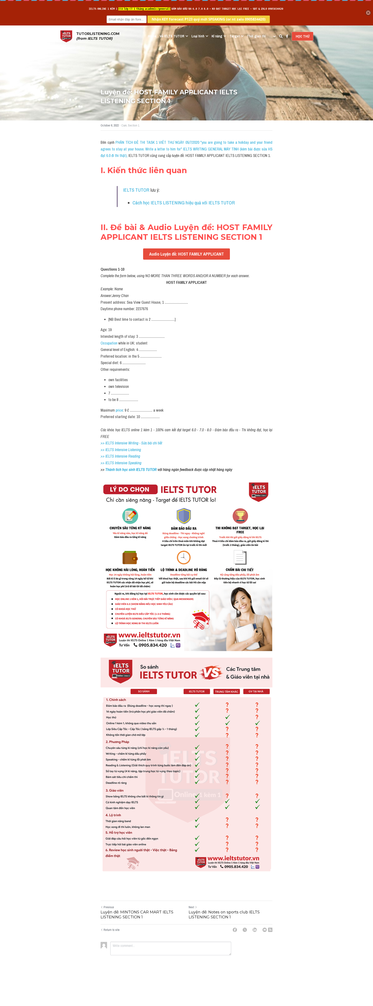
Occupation (109, 343)
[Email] (264, 930)
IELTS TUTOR (136, 190)
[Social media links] (287, 36)
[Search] (281, 36)
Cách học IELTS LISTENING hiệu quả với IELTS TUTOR (184, 202)
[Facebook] (235, 930)
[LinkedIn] (255, 930)
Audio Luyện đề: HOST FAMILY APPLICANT (186, 254)
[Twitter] (245, 930)
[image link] (66, 36)
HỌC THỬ (302, 36)
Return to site (112, 930)
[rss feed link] (270, 930)
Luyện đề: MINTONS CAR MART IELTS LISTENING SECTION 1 (137, 914)
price (119, 410)
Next (191, 907)
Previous (109, 907)
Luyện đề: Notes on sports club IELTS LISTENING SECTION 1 (224, 914)
